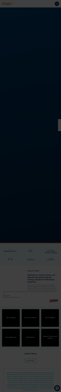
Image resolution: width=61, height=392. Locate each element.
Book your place (32, 287)
